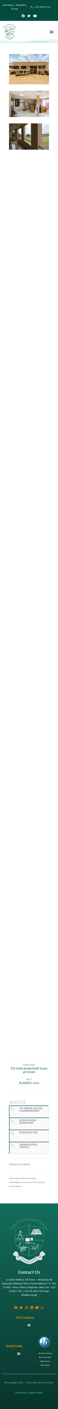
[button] (51, 31)
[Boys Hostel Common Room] (29, 488)
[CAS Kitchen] (29, 622)
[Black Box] (29, 720)
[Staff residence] (29, 988)
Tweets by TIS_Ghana (19, 1164)
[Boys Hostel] (29, 388)
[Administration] (29, 104)
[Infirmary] (29, 356)
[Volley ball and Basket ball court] (29, 914)
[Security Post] (29, 169)
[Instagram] (26, 1307)
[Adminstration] (29, 69)
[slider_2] (29, 829)
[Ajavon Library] (29, 202)
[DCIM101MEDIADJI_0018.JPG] (29, 1037)
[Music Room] (29, 655)
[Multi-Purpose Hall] (29, 288)
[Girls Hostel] (29, 521)
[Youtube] (35, 16)
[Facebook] (23, 16)
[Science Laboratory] (29, 557)
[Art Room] (29, 753)
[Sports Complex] (29, 878)
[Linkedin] (31, 1307)
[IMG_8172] (29, 797)
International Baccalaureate (22, 1178)
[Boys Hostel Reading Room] (29, 456)
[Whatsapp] (42, 1307)
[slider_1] (29, 859)
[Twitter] (29, 16)
